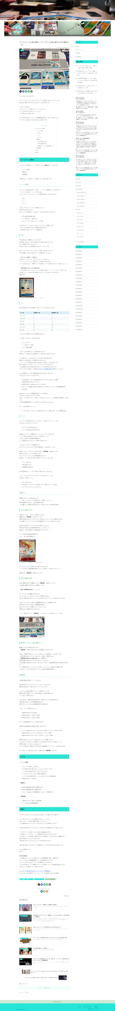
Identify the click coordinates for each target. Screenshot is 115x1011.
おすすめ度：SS (82, 192)
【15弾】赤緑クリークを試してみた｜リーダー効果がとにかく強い (87, 86)
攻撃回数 (39, 148)
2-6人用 (79, 185)
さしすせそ (81, 216)
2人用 (22, 879)
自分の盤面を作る (42, 141)
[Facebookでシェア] (23, 91)
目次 (42, 125)
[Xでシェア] (20, 91)
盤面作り (39, 139)
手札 (39, 132)
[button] (31, 91)
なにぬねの (81, 223)
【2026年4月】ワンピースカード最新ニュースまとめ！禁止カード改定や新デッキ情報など (87, 73)
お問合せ (79, 56)
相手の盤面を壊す (42, 143)
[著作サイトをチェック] (41, 891)
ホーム (79, 1006)
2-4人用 (79, 182)
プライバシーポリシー (87, 1006)
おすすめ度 (79, 189)
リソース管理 (40, 130)
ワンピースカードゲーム (39, 879)
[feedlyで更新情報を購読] (44, 891)
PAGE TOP (58, 1001)
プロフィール (80, 49)
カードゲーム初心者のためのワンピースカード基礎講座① (35, 871)
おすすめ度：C (82, 206)
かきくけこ (81, 212)
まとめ (37, 150)
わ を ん (31, 879)
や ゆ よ (81, 233)
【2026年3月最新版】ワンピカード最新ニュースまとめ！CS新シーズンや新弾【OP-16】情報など (87, 80)
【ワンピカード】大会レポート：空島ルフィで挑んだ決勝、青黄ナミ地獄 (87, 66)
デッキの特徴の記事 (46, 369)
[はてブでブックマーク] (26, 91)
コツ (26, 879)
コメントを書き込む (44, 988)
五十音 (78, 209)
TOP (78, 46)
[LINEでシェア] (29, 91)
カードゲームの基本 (40, 128)
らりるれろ (81, 236)
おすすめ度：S (81, 196)
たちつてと (81, 219)
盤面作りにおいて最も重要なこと (46, 145)
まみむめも (81, 230)
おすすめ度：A (81, 199)
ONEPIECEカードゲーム (50, 879)
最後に (37, 152)
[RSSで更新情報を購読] (47, 891)
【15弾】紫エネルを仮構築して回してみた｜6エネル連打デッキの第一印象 (87, 92)
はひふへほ (81, 226)
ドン (39, 135)
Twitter (78, 53)
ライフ (39, 137)
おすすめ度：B (81, 202)
